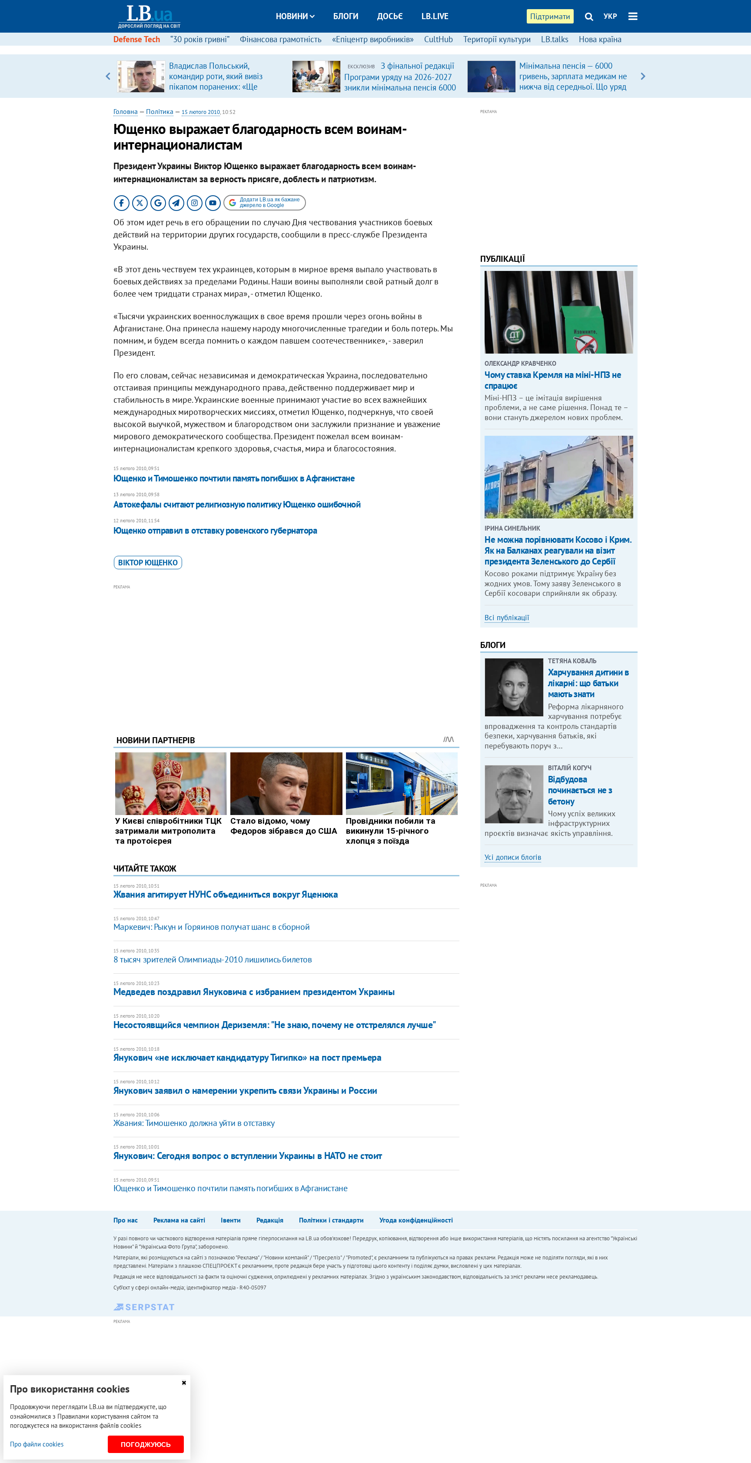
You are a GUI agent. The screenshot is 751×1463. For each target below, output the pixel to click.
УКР (610, 16)
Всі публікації (507, 617)
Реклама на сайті (179, 1220)
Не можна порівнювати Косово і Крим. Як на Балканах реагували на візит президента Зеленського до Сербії (558, 550)
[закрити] (184, 1382)
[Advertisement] (286, 653)
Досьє (390, 16)
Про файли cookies (36, 1444)
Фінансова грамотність (281, 39)
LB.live (435, 16)
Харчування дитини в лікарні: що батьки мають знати (588, 683)
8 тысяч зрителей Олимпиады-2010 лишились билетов (212, 959)
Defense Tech (136, 39)
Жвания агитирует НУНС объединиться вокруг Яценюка (225, 894)
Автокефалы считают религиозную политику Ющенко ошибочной (237, 504)
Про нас (125, 1220)
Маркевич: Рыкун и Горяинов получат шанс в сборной (211, 926)
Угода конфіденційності (416, 1220)
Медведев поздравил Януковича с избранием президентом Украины (254, 991)
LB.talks (554, 39)
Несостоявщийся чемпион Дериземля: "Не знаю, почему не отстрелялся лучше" (274, 1025)
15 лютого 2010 (201, 112)
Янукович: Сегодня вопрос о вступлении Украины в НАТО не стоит (247, 1155)
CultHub (438, 39)
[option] (201, 76)
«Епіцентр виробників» (373, 39)
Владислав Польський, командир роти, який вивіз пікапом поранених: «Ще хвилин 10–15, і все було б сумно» (217, 86)
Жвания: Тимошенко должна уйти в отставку (194, 1123)
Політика (159, 111)
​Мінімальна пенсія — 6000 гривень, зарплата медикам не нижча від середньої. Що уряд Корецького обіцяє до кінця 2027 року (573, 86)
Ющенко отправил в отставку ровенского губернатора (215, 530)
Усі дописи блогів (513, 857)
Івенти (231, 1220)
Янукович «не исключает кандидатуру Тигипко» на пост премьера (247, 1057)
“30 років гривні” (199, 39)
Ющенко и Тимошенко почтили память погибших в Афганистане (234, 478)
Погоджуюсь (146, 1444)
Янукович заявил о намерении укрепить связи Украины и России (245, 1090)
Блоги (346, 16)
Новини (292, 16)
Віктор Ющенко (148, 563)
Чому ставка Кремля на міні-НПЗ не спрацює (553, 380)
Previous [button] (108, 76)
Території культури (497, 39)
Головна (125, 111)
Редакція (269, 1220)
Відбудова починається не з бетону (580, 790)
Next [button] (643, 76)
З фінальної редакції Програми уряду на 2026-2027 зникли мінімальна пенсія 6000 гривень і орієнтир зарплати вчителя (400, 87)
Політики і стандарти (331, 1220)
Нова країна (600, 39)
